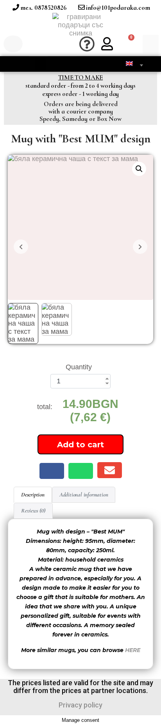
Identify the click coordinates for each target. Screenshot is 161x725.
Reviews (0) (33, 510)
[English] (130, 63)
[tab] (33, 495)
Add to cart (80, 444)
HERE (132, 650)
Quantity (79, 367)
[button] (38, 44)
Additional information (83, 494)
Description (33, 494)
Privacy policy (80, 705)
